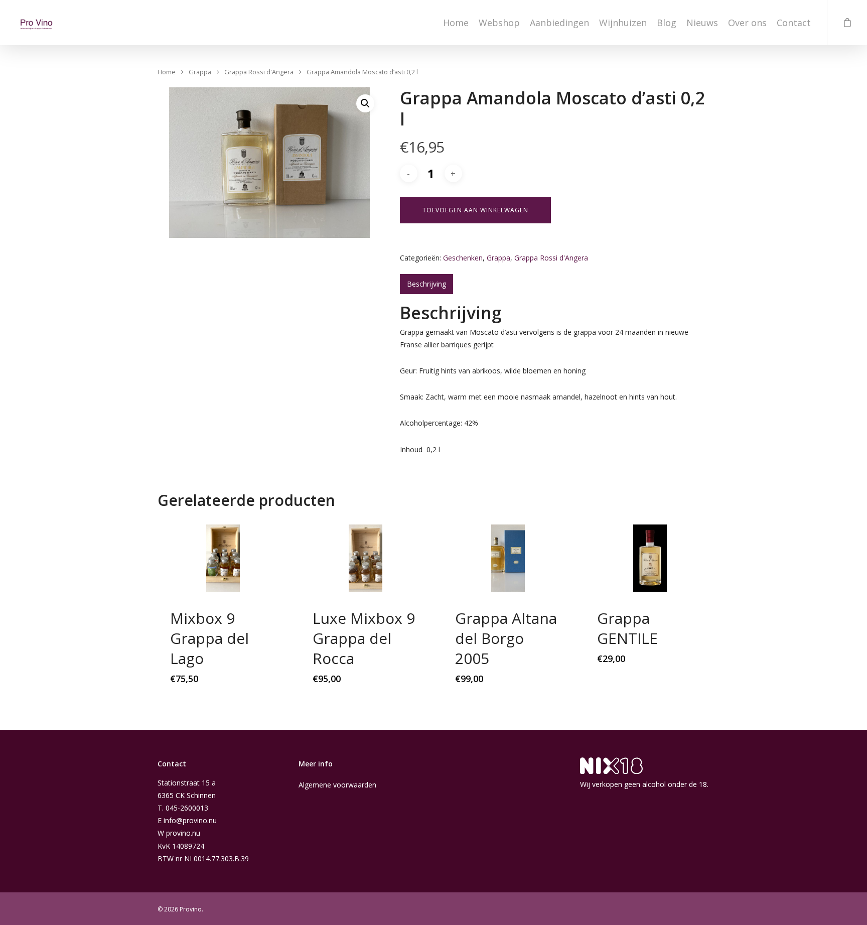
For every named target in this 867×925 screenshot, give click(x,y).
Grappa (200, 72)
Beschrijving (426, 284)
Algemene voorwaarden (337, 784)
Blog (666, 22)
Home (456, 22)
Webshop (499, 22)
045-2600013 (187, 808)
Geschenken (463, 257)
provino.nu (183, 833)
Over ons (747, 22)
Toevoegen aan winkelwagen (475, 210)
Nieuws (702, 22)
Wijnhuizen (623, 22)
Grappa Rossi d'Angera (259, 72)
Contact (794, 22)
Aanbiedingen (559, 22)
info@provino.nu (190, 820)
